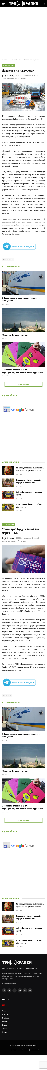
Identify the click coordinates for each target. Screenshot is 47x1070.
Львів (4, 1011)
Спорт (4, 1028)
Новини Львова (8, 65)
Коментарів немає (10, 78)
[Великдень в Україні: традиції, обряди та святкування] (8, 482)
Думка (4, 1032)
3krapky (11, 76)
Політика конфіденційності (29, 1050)
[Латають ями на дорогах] (23, 97)
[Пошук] (44, 3)
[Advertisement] (23, 33)
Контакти (14, 1050)
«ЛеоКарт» (7, 695)
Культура (5, 1014)
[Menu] (3, 3)
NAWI (35, 1045)
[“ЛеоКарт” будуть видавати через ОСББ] (23, 559)
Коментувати (23, 384)
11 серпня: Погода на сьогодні (15, 335)
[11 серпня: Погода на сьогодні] (23, 320)
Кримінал (5, 1021)
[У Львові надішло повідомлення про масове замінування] (23, 283)
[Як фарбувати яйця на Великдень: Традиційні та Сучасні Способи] (8, 470)
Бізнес (4, 1025)
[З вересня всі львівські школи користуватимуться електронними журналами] (23, 354)
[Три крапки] (23, 3)
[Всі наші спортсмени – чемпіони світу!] (8, 495)
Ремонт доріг (8, 259)
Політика (5, 1018)
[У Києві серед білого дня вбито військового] (8, 507)
